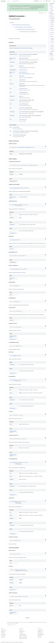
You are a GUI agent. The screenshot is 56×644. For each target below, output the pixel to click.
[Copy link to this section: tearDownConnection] (18, 537)
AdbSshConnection (13, 48)
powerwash (20, 96)
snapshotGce (21, 115)
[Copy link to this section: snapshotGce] (15, 498)
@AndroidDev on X (22, 631)
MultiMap (26, 131)
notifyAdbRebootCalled (23, 92)
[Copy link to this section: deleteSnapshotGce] (18, 201)
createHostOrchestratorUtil (24, 54)
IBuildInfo (19, 131)
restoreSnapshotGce (22, 111)
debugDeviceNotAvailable (23, 58)
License (14, 642)
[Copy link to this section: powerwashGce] (16, 376)
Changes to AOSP (34, 8)
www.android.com (40, 632)
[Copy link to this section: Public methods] (17, 159)
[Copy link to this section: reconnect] (14, 411)
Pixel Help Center (40, 631)
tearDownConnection (22, 119)
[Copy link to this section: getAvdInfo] (14, 236)
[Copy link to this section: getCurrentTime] (16, 550)
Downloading (3, 632)
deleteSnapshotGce (22, 62)
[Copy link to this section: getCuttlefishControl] (18, 252)
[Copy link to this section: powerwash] (14, 352)
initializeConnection (23, 88)
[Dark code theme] (45, 146)
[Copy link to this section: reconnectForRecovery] (19, 435)
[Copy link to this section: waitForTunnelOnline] (18, 593)
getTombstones (21, 83)
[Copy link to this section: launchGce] (14, 566)
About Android (3, 642)
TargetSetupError (13, 233)
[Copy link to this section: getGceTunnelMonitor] (19, 265)
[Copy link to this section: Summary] (14, 42)
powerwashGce (21, 100)
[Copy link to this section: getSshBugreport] (17, 298)
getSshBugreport (22, 79)
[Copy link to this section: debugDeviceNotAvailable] (20, 184)
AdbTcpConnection (16, 19)
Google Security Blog (22, 634)
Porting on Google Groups (23, 638)
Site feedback (21, 642)
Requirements (3, 631)
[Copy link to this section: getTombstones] (16, 307)
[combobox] (38, 1)
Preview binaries (3, 634)
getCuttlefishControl (22, 69)
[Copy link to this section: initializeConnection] (18, 323)
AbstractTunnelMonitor (26, 73)
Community (7, 642)
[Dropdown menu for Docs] (10, 1)
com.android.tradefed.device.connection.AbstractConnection (21, 24)
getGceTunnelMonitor (22, 72)
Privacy (17, 642)
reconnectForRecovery (23, 107)
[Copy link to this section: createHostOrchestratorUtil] (21, 161)
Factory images (3, 635)
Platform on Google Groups (23, 635)
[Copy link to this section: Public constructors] (20, 141)
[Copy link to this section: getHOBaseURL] (16, 282)
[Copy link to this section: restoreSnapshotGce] (18, 458)
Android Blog (21, 632)
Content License (31, 622)
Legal (11, 642)
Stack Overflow (40, 635)
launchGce (14, 131)
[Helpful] (44, 13)
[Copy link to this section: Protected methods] (19, 547)
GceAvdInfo (31, 54)
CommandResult (12, 62)
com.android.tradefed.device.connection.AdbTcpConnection (26, 29)
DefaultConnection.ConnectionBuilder (22, 48)
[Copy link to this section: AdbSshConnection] (17, 143)
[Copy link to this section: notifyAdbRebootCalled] (19, 342)
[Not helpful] (45, 13)
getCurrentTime (15, 127)
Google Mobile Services (41, 634)
